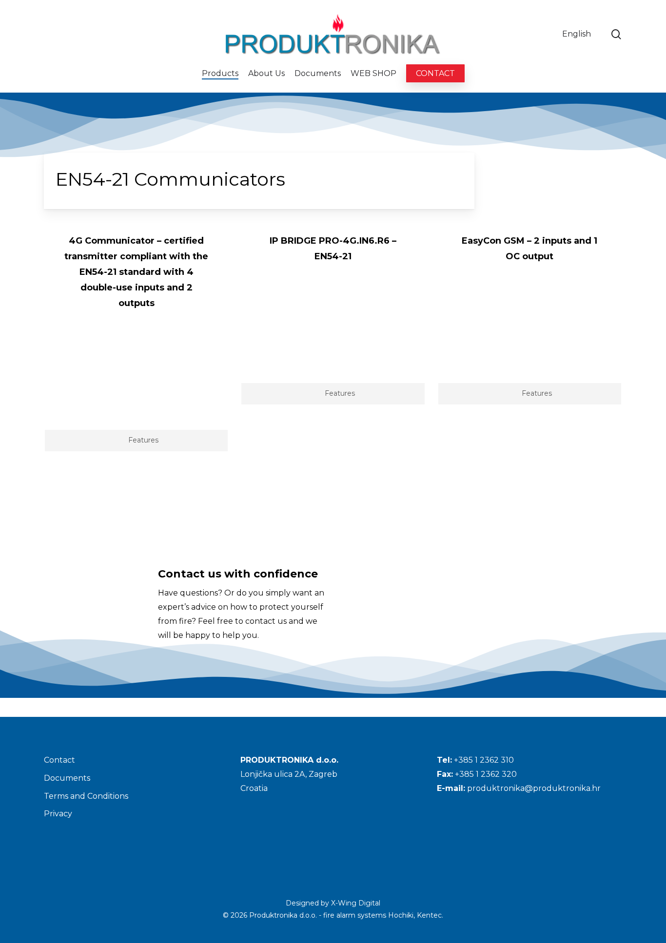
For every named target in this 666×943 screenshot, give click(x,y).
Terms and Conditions (86, 796)
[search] (616, 34)
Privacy (58, 813)
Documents (67, 778)
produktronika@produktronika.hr (534, 788)
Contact (59, 760)
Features (143, 440)
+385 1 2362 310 (484, 760)
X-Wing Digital (355, 903)
